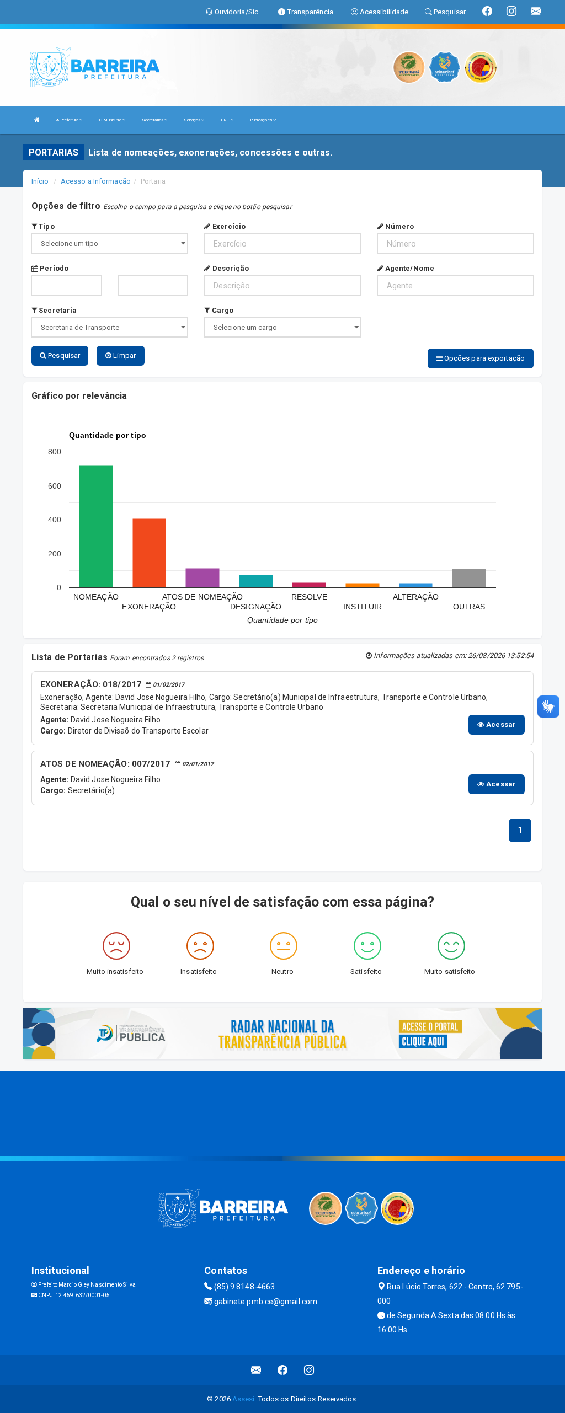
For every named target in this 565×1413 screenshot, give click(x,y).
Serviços (192, 119)
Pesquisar (63, 355)
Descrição (229, 268)
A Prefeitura (67, 119)
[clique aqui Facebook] (282, 1370)
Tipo (46, 226)
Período (53, 268)
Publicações (261, 119)
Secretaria (57, 310)
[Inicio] (37, 120)
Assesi (243, 1399)
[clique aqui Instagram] (309, 1370)
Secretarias (153, 119)
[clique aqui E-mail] (256, 1370)
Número (398, 226)
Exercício (228, 226)
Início (40, 181)
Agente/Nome (408, 268)
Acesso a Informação (96, 181)
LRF (225, 119)
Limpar (123, 355)
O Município (110, 119)
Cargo (221, 310)
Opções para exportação (484, 358)
